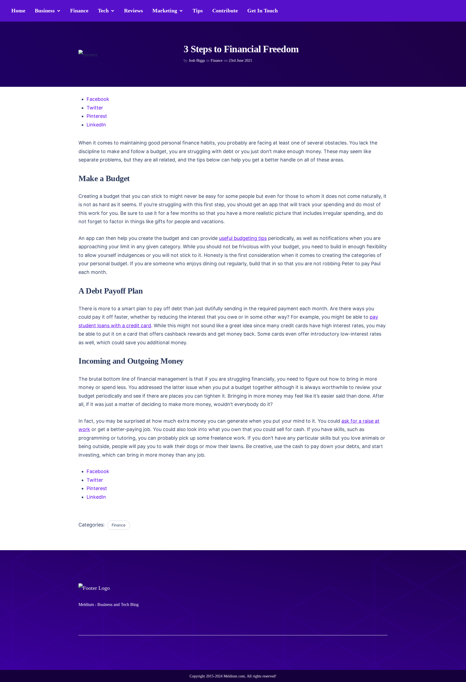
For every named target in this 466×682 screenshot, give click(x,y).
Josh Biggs (197, 60)
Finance (216, 60)
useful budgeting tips (243, 238)
